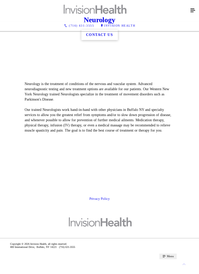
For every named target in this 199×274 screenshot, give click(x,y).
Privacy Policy (99, 199)
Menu (170, 256)
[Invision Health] (94, 10)
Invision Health (119, 25)
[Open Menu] (193, 10)
